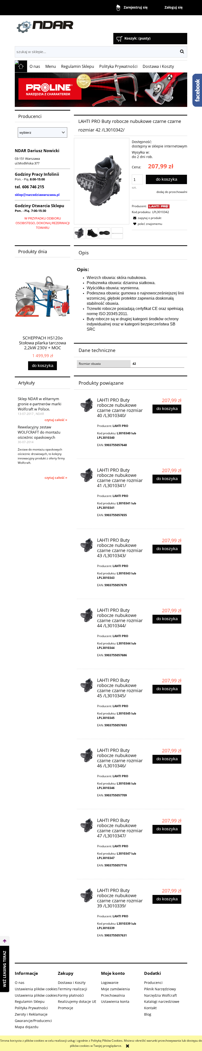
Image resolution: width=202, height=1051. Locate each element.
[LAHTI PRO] (158, 206)
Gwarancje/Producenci (33, 1020)
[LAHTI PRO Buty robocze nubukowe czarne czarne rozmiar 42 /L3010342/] (79, 233)
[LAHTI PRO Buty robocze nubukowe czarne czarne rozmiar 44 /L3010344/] (87, 615)
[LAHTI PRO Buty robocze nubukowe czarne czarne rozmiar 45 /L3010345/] (87, 685)
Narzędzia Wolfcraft (160, 995)
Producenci (153, 982)
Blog (147, 1014)
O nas (19, 982)
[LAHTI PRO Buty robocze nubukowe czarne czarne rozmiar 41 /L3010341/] (87, 475)
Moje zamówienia (115, 989)
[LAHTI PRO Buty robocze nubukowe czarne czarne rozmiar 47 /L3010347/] (87, 825)
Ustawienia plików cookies (36, 989)
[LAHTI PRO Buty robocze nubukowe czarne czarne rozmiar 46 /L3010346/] (87, 755)
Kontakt (150, 1008)
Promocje (65, 1008)
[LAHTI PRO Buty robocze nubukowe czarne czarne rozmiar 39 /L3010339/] (87, 895)
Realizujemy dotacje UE (77, 1001)
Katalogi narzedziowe (161, 1001)
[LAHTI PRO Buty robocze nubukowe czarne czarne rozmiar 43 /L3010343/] (87, 545)
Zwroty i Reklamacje (31, 1014)
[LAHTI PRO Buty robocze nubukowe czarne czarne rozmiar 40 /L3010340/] (87, 405)
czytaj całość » (56, 420)
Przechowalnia (113, 995)
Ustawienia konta (115, 1001)
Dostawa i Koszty (71, 982)
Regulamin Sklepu (30, 1001)
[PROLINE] (101, 90)
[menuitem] (35, 66)
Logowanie (109, 982)
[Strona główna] (70, 25)
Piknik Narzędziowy (160, 989)
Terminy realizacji (72, 989)
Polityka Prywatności (31, 1008)
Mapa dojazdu (26, 1026)
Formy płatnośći (71, 995)
